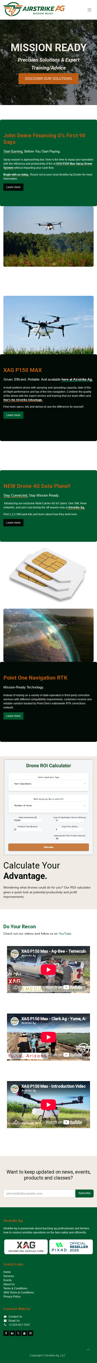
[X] (18, 1333)
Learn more (13, 187)
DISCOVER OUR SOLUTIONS (48, 78)
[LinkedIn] (12, 1333)
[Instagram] (30, 1333)
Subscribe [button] (84, 1193)
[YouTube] (24, 1333)
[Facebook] (6, 1333)
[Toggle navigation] (89, 9)
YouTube (65, 933)
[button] (88, 1349)
